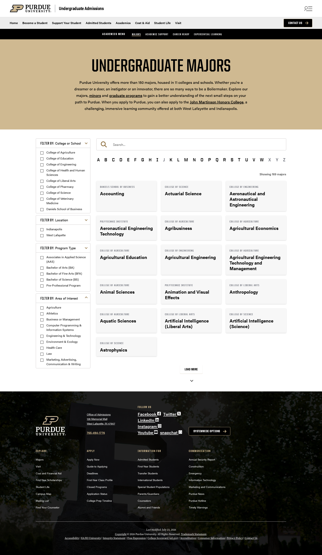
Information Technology (202, 480)
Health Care (54, 347)
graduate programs (125, 95)
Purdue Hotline (197, 500)
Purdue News (196, 494)
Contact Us (295, 23)
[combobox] (191, 144)
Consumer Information (211, 538)
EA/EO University (91, 538)
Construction (196, 466)
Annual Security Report (202, 459)
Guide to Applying (97, 466)
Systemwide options (206, 431)
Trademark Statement (193, 534)
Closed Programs (97, 487)
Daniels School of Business (64, 209)
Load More (191, 369)
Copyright (121, 534)
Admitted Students (98, 23)
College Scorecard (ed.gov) (163, 538)
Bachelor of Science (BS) (62, 279)
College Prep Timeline (99, 500)
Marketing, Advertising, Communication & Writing (63, 361)
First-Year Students (148, 466)
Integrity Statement (114, 538)
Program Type (58, 248)
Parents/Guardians (148, 494)
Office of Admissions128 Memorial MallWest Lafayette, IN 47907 (101, 418)
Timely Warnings (198, 507)
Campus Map (43, 494)
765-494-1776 (96, 433)
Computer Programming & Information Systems (64, 327)
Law (49, 353)
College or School (60, 143)
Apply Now (93, 459)
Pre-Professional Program (63, 285)
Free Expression (136, 538)
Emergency (195, 473)
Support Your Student (66, 23)
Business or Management (63, 319)
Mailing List (42, 500)
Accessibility (72, 538)
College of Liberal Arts (61, 180)
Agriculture (53, 307)
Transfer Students (148, 473)
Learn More (126, 196)
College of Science (58, 192)
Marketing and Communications (207, 487)
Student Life (162, 23)
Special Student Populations (154, 487)
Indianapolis (54, 229)
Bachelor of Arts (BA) (60, 267)
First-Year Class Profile (100, 480)
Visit (178, 23)
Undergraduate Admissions (81, 8)
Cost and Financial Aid (48, 473)
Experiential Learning (208, 34)
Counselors (144, 500)
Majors (136, 34)
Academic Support (157, 34)
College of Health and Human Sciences (65, 172)
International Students (150, 480)
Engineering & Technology (63, 335)
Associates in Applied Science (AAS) (66, 259)
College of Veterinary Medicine (60, 200)
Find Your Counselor (47, 507)
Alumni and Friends (149, 507)
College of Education (60, 158)
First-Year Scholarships (49, 480)
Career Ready (181, 34)
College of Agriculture (60, 152)
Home (14, 23)
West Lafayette (56, 235)
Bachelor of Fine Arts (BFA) (64, 273)
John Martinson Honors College (217, 102)
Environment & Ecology (62, 341)
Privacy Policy (235, 538)
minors (95, 95)
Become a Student (35, 23)
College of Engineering (61, 164)
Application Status (97, 494)
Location (54, 220)
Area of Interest (59, 298)
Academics (123, 23)
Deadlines (92, 473)
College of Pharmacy (60, 186)
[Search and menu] (307, 8)
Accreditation (188, 538)
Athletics (52, 313)
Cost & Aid (142, 23)
